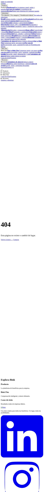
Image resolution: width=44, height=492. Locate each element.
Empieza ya (10, 67)
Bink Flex (4, 48)
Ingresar (3, 67)
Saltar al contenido (7, 2)
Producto (4, 5)
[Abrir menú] (1, 69)
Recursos (4, 60)
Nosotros (13, 58)
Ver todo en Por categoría (17, 39)
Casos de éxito (5, 58)
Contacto (16, 240)
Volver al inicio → (7, 240)
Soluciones (5, 13)
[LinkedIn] (22, 457)
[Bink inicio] (3, 3)
